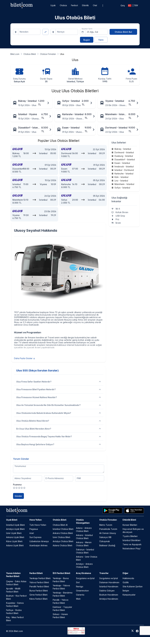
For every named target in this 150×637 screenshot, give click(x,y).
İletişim (126, 590)
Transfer (104, 573)
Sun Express (35, 537)
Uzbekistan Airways (39, 541)
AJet (31, 533)
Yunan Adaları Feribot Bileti (13, 574)
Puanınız (17, 484)
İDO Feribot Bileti (61, 573)
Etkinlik (85, 5)
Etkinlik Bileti (129, 520)
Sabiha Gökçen (107, 590)
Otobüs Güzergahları (83, 521)
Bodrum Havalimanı (108, 594)
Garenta (80, 594)
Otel (95, 5)
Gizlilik (126, 582)
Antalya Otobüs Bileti (63, 541)
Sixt (78, 582)
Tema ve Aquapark (132, 544)
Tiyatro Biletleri (130, 536)
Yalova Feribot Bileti (39, 582)
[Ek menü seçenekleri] (102, 5)
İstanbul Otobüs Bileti (63, 529)
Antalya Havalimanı (108, 599)
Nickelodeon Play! (131, 548)
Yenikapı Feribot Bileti (40, 578)
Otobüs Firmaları (108, 520)
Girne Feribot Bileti (38, 594)
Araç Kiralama (83, 573)
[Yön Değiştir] (45, 32)
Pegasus (33, 529)
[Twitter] (132, 631)
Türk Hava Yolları (37, 525)
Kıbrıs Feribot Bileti (38, 599)
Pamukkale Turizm (108, 529)
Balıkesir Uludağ (107, 545)
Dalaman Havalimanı (109, 582)
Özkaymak (104, 541)
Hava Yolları (35, 520)
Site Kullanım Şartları (133, 586)
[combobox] (29, 32)
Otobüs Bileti (59, 520)
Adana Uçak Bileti (15, 545)
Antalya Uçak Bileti (15, 529)
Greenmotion (82, 590)
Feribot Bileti (36, 573)
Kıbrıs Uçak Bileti (14, 541)
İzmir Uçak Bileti (14, 533)
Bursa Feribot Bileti (38, 590)
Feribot (74, 5)
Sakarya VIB (105, 537)
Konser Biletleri (130, 525)
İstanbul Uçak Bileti (15, 525)
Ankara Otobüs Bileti (63, 533)
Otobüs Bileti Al (60, 525)
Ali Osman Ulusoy (107, 533)
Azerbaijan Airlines (38, 545)
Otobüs (63, 5)
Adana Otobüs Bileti (62, 545)
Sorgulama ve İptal (85, 578)
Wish (78, 599)
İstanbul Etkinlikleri (131, 540)
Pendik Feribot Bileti (39, 586)
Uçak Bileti (11, 520)
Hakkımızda (128, 578)
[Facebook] (137, 631)
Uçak (53, 5)
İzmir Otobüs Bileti (61, 537)
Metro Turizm (105, 525)
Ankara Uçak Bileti (15, 537)
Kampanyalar (129, 594)
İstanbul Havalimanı (108, 586)
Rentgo (79, 586)
